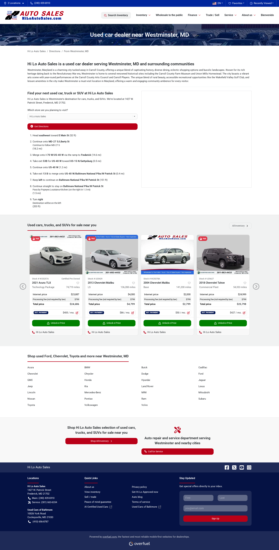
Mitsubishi (204, 392)
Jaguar (202, 380)
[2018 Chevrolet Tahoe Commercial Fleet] (223, 254)
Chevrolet (32, 373)
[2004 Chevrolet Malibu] (167, 254)
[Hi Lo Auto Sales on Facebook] (225, 467)
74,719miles (73, 287)
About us (89, 487)
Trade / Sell (212, 15)
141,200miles (183, 287)
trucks (90, 99)
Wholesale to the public (169, 15)
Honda (88, 380)
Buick (144, 367)
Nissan (31, 398)
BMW (87, 367)
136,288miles (128, 287)
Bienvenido (267, 15)
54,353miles (240, 287)
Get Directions (41, 126)
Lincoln (31, 392)
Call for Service (155, 451)
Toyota (31, 405)
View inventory (92, 492)
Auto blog (137, 496)
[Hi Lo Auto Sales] (34, 15)
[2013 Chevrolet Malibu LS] (111, 254)
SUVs (103, 99)
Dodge (144, 373)
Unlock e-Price (58, 323)
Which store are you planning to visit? (47, 110)
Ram (143, 398)
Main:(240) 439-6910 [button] (43, 498)
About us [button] (247, 15)
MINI (144, 392)
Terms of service (141, 501)
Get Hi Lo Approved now (145, 492)
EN (219, 3)
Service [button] (228, 15)
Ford (200, 373)
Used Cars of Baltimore (144, 506)
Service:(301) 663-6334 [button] (44, 502)
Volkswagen (91, 405)
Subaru (202, 398)
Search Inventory (118, 15)
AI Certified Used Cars (96, 506)
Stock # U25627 (206, 278)
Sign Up (215, 518)
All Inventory (238, 225)
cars (83, 99)
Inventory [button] (141, 15)
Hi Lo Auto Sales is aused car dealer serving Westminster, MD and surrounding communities (110, 64)
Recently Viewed (263, 3)
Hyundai (145, 380)
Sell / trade (90, 496)
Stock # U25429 (95, 278)
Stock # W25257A (40, 278)
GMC (30, 380)
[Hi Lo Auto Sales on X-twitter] (233, 467)
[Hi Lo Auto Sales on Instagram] (248, 467)
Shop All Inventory (100, 441)
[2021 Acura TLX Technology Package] (56, 254)
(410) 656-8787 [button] (40, 521)
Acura (30, 367)
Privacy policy (139, 487)
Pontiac (88, 398)
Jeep (30, 386)
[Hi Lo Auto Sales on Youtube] (240, 467)
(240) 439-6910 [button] (42, 3)
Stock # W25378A (152, 278)
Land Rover (147, 386)
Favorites (237, 3)
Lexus (201, 386)
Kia (86, 386)
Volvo (144, 405)
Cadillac (202, 367)
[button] (15, 3)
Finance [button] (192, 15)
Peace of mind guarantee (97, 501)
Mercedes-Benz (92, 392)
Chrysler (88, 373)
